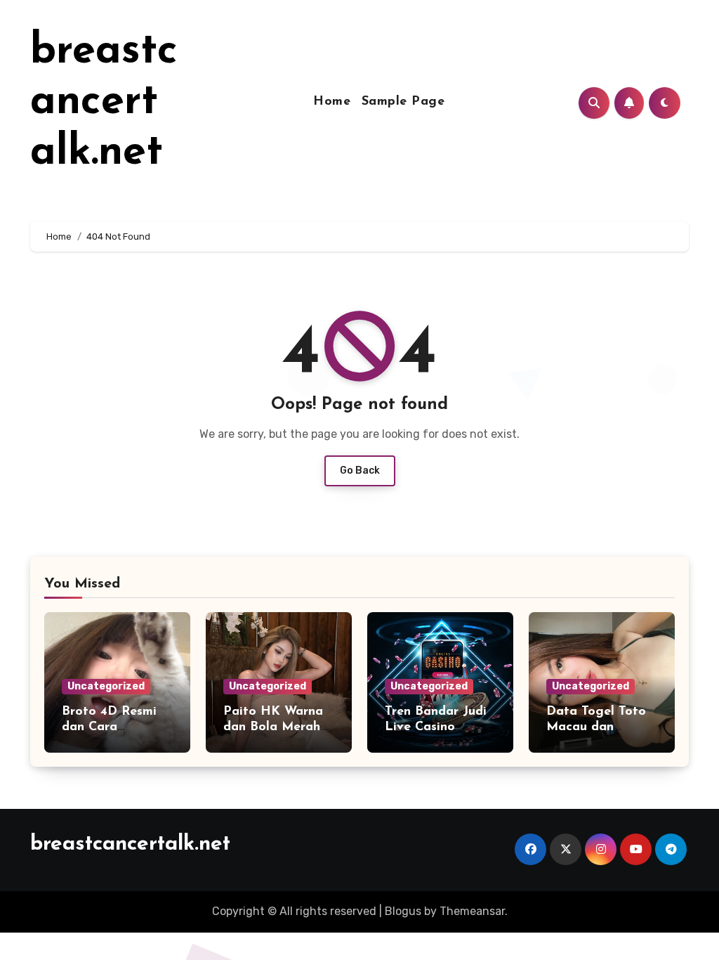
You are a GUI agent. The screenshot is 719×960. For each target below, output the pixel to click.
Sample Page (403, 102)
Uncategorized (106, 686)
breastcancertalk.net (104, 102)
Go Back (360, 470)
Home (331, 102)
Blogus (403, 911)
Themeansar (472, 911)
